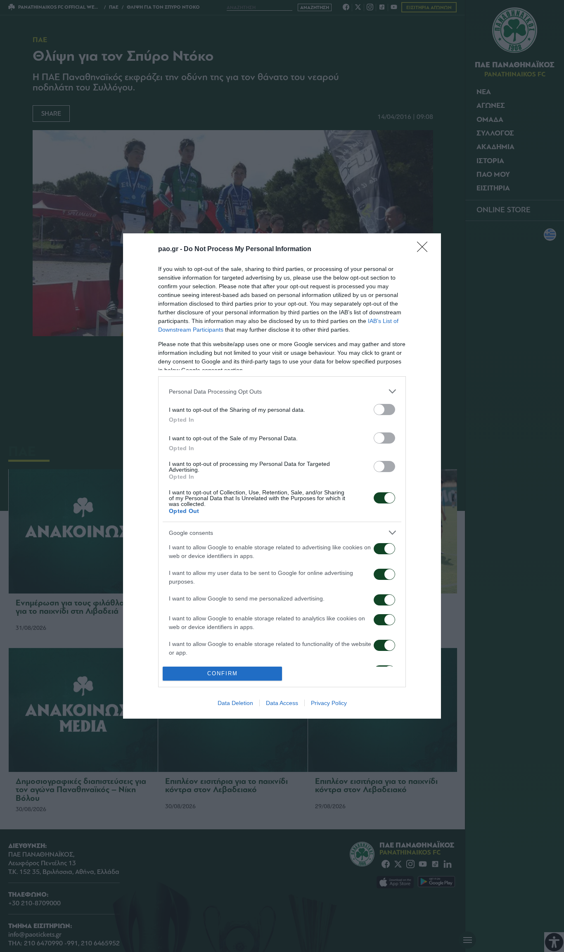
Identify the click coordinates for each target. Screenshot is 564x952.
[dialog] (282, 476)
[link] (425, 249)
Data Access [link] (282, 703)
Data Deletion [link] (235, 703)
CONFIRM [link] (222, 673)
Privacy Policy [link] (329, 703)
